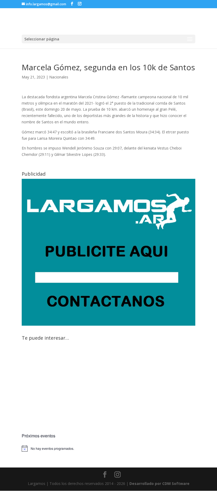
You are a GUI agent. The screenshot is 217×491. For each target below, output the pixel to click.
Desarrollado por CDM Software (159, 483)
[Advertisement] (108, 388)
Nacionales (58, 77)
